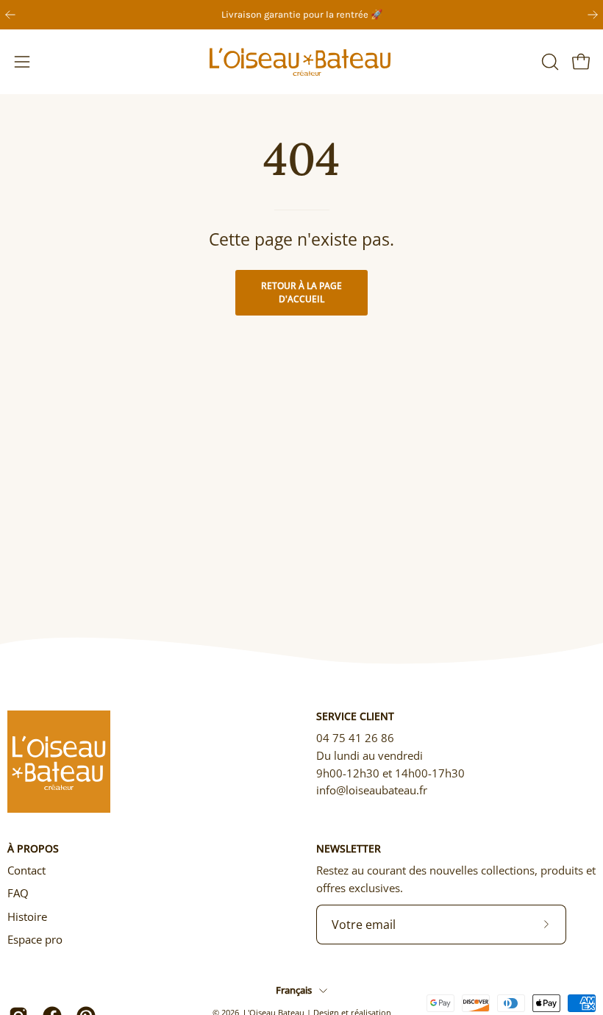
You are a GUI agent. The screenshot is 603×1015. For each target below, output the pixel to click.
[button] (548, 61)
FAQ (18, 893)
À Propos (33, 848)
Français (294, 990)
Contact (26, 870)
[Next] (592, 14)
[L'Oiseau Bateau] (301, 62)
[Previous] (10, 14)
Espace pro (35, 939)
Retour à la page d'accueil (301, 292)
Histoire (27, 916)
